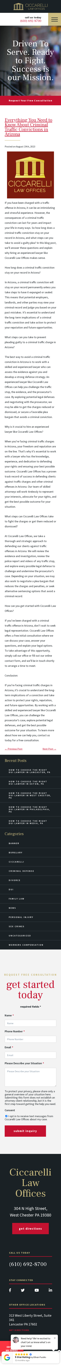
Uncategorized (20, 935)
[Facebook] (10, 1291)
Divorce (14, 880)
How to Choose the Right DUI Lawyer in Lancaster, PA (30, 771)
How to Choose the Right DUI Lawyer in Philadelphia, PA (29, 809)
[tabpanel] (30, 1325)
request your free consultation (30, 100)
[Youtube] (37, 1291)
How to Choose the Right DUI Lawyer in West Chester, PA (30, 795)
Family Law (16, 898)
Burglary (16, 852)
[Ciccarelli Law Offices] (30, 6)
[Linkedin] (50, 1291)
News (12, 908)
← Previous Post (14, 748)
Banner (14, 843)
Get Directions (30, 1228)
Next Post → (49, 748)
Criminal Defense (21, 871)
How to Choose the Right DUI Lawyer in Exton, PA (28, 782)
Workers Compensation (26, 944)
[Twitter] (23, 1291)
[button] (59, 1351)
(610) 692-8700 (28, 1264)
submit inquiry (25, 1131)
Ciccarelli (16, 861)
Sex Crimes (17, 926)
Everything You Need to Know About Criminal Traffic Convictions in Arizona (28, 127)
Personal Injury (21, 917)
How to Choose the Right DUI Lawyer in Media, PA (28, 822)
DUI (11, 889)
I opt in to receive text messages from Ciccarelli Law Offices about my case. (29, 1117)
